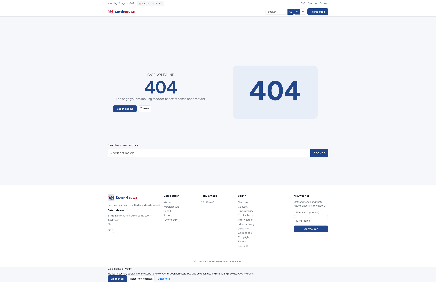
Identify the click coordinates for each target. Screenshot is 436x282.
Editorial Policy (246, 224)
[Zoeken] (290, 12)
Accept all (117, 278)
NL (297, 11)
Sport (167, 215)
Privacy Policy (245, 210)
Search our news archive (123, 145)
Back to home (125, 108)
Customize (164, 278)
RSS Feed (243, 245)
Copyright (244, 237)
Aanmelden (311, 228)
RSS (303, 3)
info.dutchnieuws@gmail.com (134, 215)
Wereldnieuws (171, 206)
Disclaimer (244, 228)
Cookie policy (246, 273)
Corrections (245, 232)
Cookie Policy (246, 215)
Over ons (312, 3)
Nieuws (168, 202)
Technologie (171, 219)
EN (303, 11)
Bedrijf (167, 210)
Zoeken (144, 108)
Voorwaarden (245, 219)
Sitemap (242, 241)
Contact (324, 3)
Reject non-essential (141, 278)
